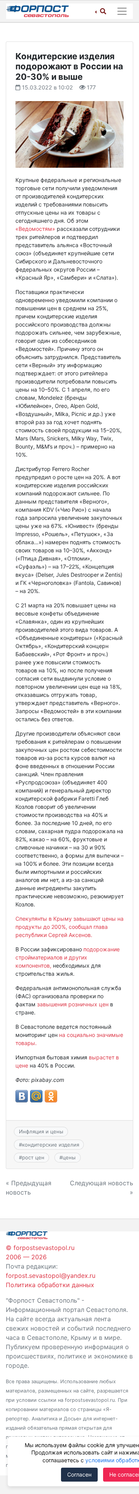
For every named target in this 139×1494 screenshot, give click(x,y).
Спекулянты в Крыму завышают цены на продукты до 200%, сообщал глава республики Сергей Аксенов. (69, 926)
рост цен (33, 1157)
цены (69, 1157)
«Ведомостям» (35, 228)
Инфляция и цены (41, 1131)
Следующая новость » (101, 1187)
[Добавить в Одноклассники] (51, 1096)
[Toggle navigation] (122, 11)
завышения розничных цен (72, 1004)
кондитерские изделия (50, 1145)
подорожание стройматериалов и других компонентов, (67, 957)
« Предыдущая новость (28, 1187)
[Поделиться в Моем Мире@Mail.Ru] (36, 1096)
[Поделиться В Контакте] (21, 1096)
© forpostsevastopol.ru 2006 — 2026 (40, 1252)
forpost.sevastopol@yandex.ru (50, 1275)
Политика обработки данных (50, 1285)
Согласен (79, 1474)
